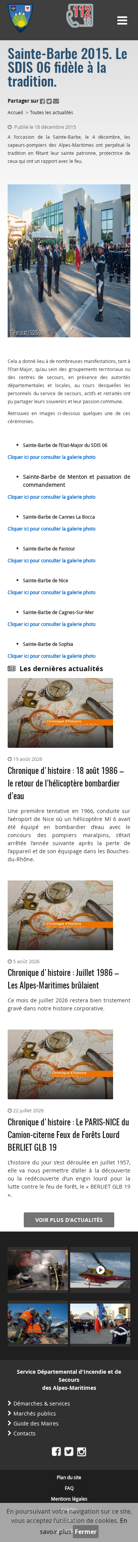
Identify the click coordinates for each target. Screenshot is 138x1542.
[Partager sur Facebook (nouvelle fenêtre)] (42, 100)
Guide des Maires (36, 1423)
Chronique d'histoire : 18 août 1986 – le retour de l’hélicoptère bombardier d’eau (66, 784)
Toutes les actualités (51, 112)
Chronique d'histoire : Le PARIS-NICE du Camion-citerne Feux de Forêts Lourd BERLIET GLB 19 (68, 1135)
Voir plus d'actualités (69, 1219)
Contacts (24, 1433)
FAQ (69, 1488)
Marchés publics (34, 1413)
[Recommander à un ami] (56, 100)
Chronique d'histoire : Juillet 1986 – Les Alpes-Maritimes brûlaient (63, 979)
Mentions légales (69, 1499)
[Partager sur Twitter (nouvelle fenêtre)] (49, 100)
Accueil (15, 112)
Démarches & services (41, 1403)
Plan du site (69, 1477)
